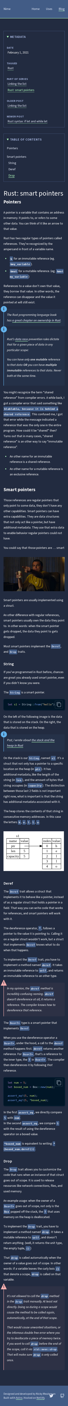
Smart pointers (16, 157)
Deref (12, 169)
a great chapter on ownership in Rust (36, 320)
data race (21, 339)
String (12, 163)
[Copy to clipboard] (59, 704)
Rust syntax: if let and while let (27, 121)
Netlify (40, 1398)
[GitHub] (62, 1395)
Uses (49, 9)
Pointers (12, 148)
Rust (10, 68)
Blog (62, 9)
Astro (19, 1398)
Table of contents (26, 139)
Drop (11, 175)
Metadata (18, 37)
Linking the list (17, 84)
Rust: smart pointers (20, 90)
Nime (6, 9)
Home (36, 9)
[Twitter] (51, 1395)
